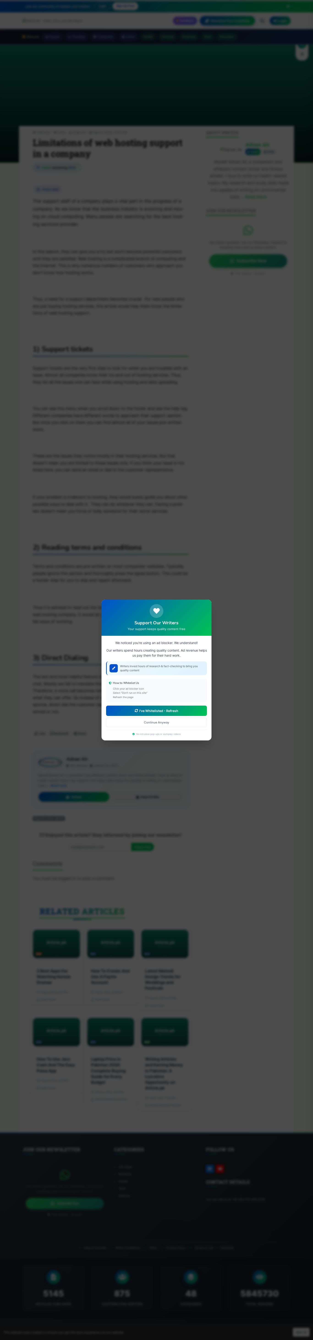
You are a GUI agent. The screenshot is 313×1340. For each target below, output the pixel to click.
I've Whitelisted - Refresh (158, 711)
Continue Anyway (156, 722)
